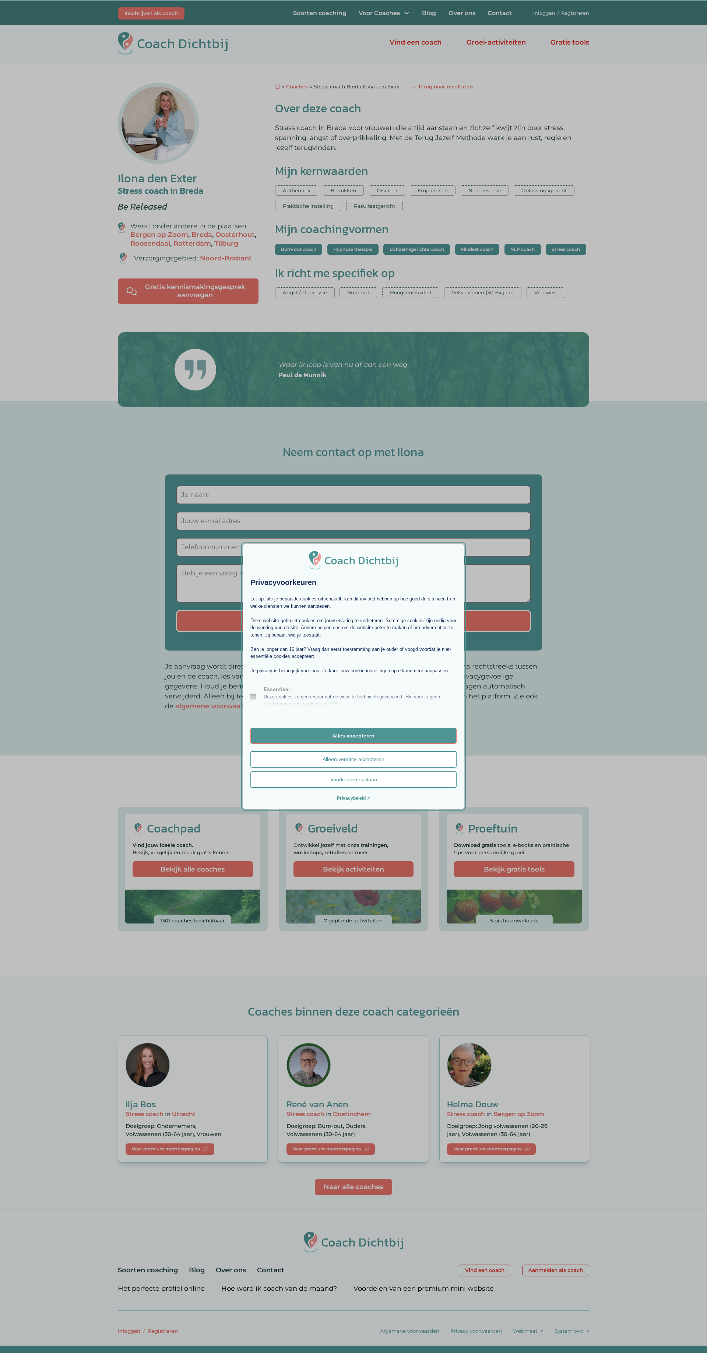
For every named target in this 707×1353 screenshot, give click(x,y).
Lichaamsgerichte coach (417, 249)
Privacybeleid (351, 798)
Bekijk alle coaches (193, 869)
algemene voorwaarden (216, 706)
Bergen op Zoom (159, 235)
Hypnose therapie (352, 249)
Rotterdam (192, 243)
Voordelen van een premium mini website (424, 1288)
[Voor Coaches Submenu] (406, 13)
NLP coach (522, 249)
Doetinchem (352, 1114)
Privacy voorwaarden (476, 1331)
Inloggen (544, 13)
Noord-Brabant (226, 258)
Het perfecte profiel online (161, 1288)
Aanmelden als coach (555, 1270)
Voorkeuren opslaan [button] (353, 779)
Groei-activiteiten (496, 42)
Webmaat (525, 1331)
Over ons (462, 13)
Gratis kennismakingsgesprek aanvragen (195, 291)
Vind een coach (416, 42)
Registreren (575, 13)
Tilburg (226, 243)
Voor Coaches (379, 13)
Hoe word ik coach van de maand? (279, 1288)
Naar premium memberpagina (165, 1149)
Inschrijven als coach (151, 13)
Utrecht (184, 1114)
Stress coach (143, 190)
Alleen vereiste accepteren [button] (353, 759)
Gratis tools (570, 42)
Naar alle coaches (353, 1187)
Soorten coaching (320, 13)
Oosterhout (235, 235)
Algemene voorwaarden (409, 1331)
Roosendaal (150, 243)
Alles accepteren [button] (353, 736)
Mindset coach (477, 249)
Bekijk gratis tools (514, 869)
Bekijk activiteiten (353, 869)
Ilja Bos (141, 1104)
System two (569, 1331)
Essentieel (277, 689)
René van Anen (317, 1104)
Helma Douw (473, 1104)
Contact (500, 13)
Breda (191, 190)
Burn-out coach (298, 249)
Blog (429, 13)
